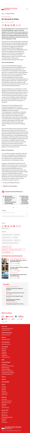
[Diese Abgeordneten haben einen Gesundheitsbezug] (5, 275)
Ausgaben (4, 404)
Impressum (4, 414)
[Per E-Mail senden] (17, 25)
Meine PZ (4, 397)
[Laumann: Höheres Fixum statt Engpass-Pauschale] (5, 268)
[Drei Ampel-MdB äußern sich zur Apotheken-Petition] (5, 261)
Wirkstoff (4, 349)
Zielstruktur (4, 355)
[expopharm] (4, 321)
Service (3, 384)
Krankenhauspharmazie (7, 328)
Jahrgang (4, 352)
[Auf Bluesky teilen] (5, 25)
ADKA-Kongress (5, 367)
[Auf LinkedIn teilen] (8, 25)
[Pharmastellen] (21, 316)
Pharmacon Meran (6, 369)
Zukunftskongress (7, 240)
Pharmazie (4, 326)
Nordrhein (17, 240)
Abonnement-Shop (6, 402)
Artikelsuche (5, 393)
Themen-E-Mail (5, 407)
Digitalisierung (7, 237)
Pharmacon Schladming (7, 371)
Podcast (4, 377)
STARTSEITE (6, 246)
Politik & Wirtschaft (7, 332)
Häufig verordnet (6, 357)
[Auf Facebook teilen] (3, 25)
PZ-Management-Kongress (8, 372)
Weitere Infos (5, 410)
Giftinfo (4, 389)
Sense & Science (6, 342)
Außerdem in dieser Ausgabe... (10, 186)
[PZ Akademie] (9, 316)
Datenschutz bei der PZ (5, 228)
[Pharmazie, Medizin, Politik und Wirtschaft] (9, 9)
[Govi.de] (6, 319)
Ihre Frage (4, 210)
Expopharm (4, 364)
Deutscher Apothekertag (8, 366)
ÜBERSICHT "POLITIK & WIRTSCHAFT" (12, 249)
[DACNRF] (16, 316)
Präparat (4, 350)
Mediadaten (4, 422)
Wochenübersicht (6, 330)
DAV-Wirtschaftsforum (7, 374)
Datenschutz (5, 415)
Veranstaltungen (6, 362)
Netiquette (4, 419)
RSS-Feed (4, 406)
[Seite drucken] (19, 25)
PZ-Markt (4, 391)
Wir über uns (5, 412)
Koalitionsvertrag (7, 234)
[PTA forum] (3, 316)
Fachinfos (4, 388)
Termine (4, 386)
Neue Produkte (5, 382)
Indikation (4, 354)
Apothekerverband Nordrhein (10, 243)
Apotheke (16, 234)
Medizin (4, 337)
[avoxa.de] (19, 319)
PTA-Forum (4, 394)
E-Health (15, 237)
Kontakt (4, 420)
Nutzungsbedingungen (7, 417)
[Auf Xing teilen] (11, 25)
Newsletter (4, 399)
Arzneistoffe (5, 347)
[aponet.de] (13, 319)
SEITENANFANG (6, 252)
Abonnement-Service (7, 401)
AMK (3, 359)
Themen (4, 379)
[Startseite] (11, 427)
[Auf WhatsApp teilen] (14, 25)
